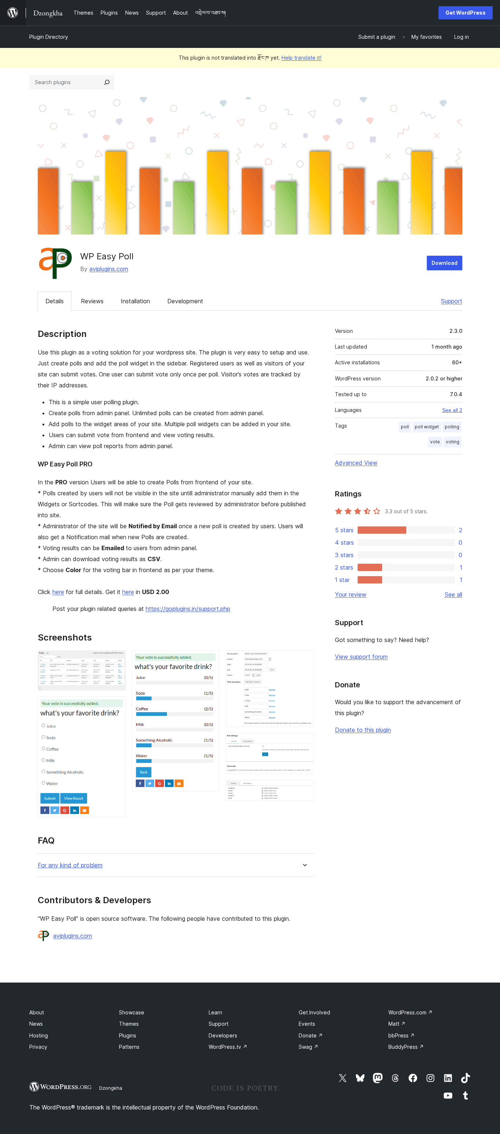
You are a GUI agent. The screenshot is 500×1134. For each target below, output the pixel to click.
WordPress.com (410, 1012)
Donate (311, 1035)
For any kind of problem (70, 865)
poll (405, 426)
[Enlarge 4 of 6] (303, 660)
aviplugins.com (108, 269)
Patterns (129, 1047)
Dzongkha (110, 1088)
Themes (129, 1024)
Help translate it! (301, 58)
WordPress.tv (228, 1047)
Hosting (38, 1035)
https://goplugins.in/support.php (188, 608)
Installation (135, 301)
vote (435, 441)
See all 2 (452, 410)
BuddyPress (406, 1047)
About (36, 1012)
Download (445, 263)
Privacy (38, 1047)
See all (453, 594)
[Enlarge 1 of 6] (116, 660)
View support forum (361, 656)
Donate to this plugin (363, 729)
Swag (308, 1047)
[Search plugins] (107, 82)
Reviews (92, 301)
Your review (350, 594)
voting (452, 441)
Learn (215, 1012)
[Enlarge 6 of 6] (303, 789)
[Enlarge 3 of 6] (209, 660)
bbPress (401, 1035)
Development (185, 301)
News (36, 1024)
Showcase (131, 1012)
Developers (223, 1035)
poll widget (427, 426)
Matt (397, 1024)
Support (451, 301)
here (58, 592)
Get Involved (314, 1012)
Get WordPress (465, 13)
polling (452, 426)
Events (307, 1024)
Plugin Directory (48, 37)
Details (54, 301)
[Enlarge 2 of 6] (116, 706)
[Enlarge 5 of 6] (303, 742)
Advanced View (356, 462)
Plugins (127, 1035)
